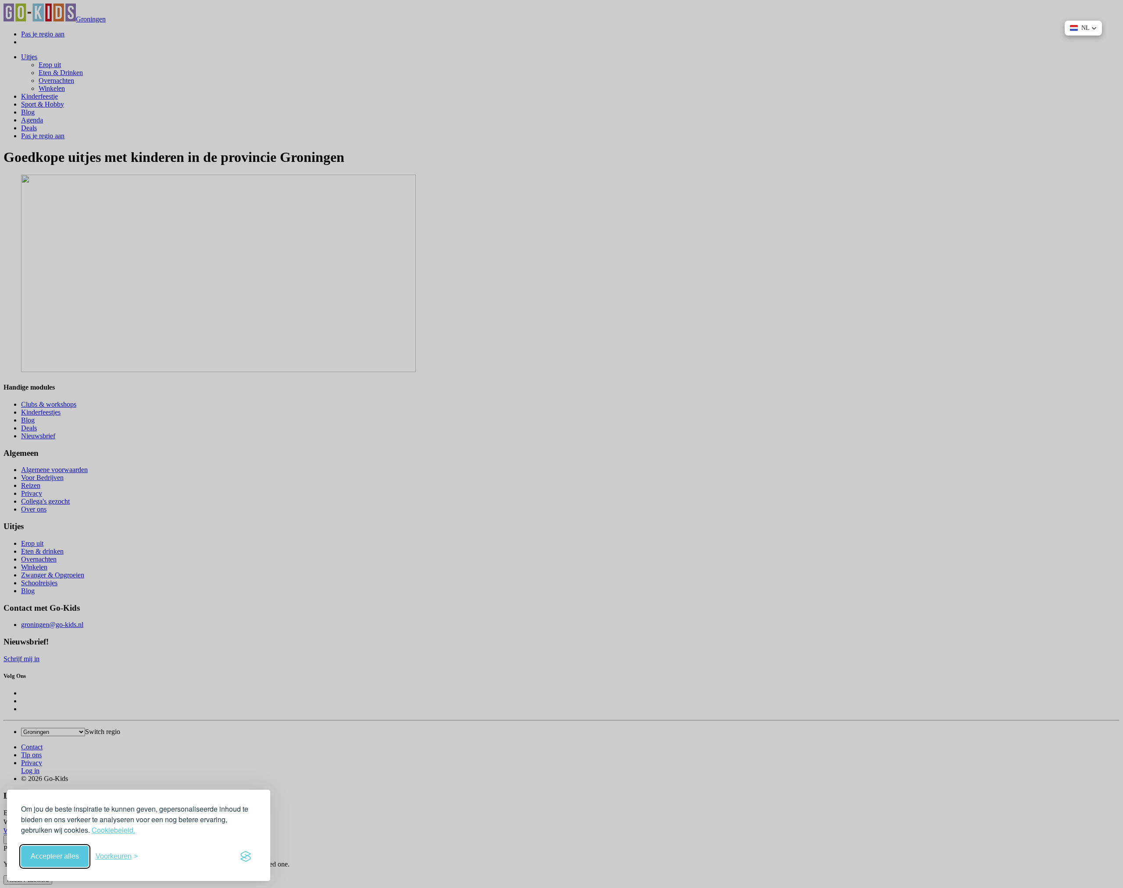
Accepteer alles (55, 856)
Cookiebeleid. (113, 830)
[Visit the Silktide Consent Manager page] (245, 856)
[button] (1083, 28)
